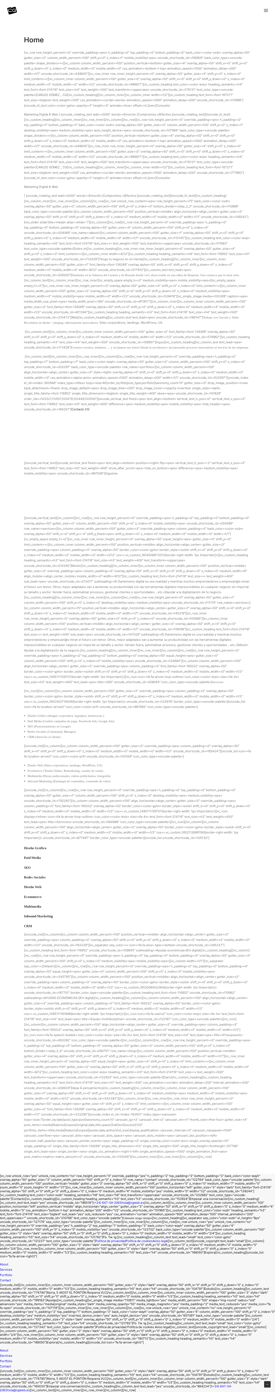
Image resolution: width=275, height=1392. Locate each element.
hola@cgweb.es (133, 1203)
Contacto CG (80, 409)
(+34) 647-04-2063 (107, 1203)
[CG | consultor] (12, 10)
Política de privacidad (110, 1241)
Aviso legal (160, 1241)
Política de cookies (139, 1241)
